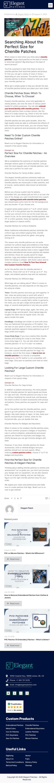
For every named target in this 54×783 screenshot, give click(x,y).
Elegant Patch (23, 14)
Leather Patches (32, 732)
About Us (10, 759)
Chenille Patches (32, 725)
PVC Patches (30, 735)
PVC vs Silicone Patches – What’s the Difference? (24, 553)
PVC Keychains (12, 735)
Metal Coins (11, 728)
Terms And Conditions (15, 762)
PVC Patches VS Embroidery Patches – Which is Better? (27, 640)
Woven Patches (31, 738)
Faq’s (27, 759)
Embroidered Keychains (34, 728)
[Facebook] (8, 693)
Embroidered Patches (14, 725)
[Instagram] (14, 693)
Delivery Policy (31, 762)
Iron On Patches (12, 732)
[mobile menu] (50, 5)
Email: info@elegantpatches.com (23, 685)
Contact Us (9, 150)
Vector (28, 755)
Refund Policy (11, 765)
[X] (20, 693)
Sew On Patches (12, 738)
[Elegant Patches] (27, 4)
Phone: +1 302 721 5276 (20, 680)
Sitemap (28, 765)
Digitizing (9, 755)
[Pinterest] (27, 693)
